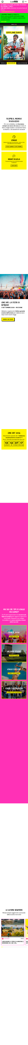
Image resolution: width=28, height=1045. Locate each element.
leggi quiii (14, 132)
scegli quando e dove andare (14, 113)
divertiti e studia (14, 622)
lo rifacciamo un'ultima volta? (8, 11)
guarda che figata (8, 285)
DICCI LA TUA (3, 21)
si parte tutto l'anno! (14, 639)
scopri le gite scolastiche (14, 658)
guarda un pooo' (14, 603)
